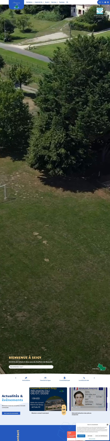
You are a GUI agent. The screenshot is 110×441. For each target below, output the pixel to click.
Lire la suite (35, 413)
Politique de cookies (92, 438)
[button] (107, 424)
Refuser (90, 435)
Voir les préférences (101, 435)
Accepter (81, 435)
